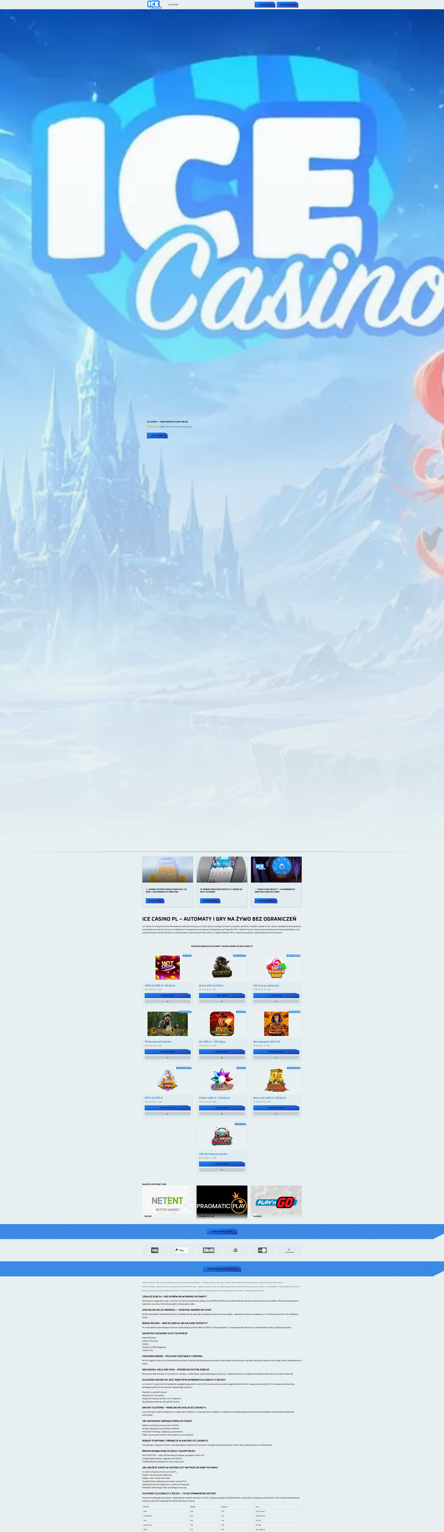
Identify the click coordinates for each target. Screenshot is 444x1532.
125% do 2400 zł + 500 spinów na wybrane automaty (161, 1282)
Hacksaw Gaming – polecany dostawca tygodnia (159, 1287)
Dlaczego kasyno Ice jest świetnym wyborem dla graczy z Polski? (240, 1287)
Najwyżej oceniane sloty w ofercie (271, 1282)
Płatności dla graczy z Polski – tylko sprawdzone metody (243, 1291)
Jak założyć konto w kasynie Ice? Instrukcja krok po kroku (201, 1291)
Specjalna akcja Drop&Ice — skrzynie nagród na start (201, 1282)
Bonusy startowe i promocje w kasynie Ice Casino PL (161, 1291)
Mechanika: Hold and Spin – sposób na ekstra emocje (197, 1287)
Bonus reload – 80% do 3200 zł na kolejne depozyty (239, 1282)
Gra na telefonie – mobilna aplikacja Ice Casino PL (283, 1287)
